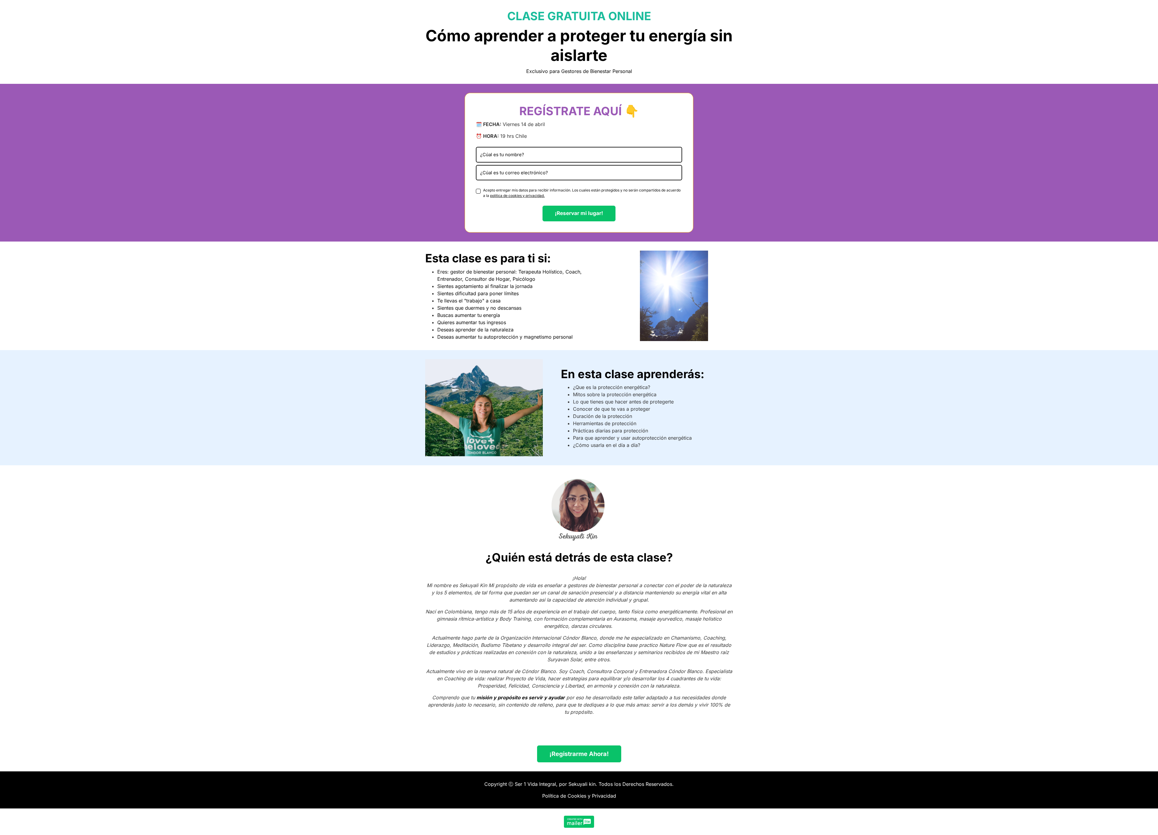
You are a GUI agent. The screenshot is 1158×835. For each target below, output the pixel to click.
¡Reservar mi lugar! (579, 213)
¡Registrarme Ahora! (579, 754)
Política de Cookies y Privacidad (579, 796)
